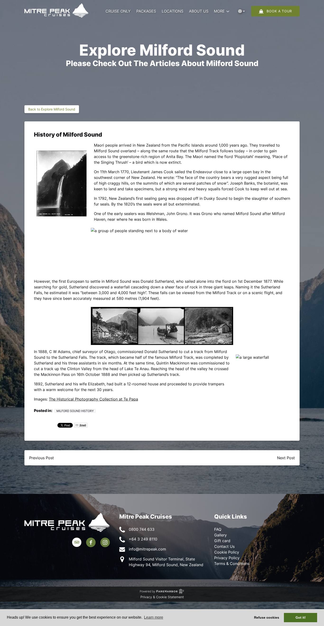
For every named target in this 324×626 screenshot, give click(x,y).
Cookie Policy (226, 552)
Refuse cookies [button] (266, 617)
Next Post (286, 457)
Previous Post (41, 457)
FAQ (217, 529)
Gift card (222, 540)
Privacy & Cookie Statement (162, 597)
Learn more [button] (153, 617)
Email (82, 425)
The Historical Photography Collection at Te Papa (93, 399)
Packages (146, 11)
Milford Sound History (75, 411)
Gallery (220, 535)
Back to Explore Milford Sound (51, 109)
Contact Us (224, 546)
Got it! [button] (301, 617)
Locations (172, 11)
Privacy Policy (227, 557)
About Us (198, 11)
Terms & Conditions (231, 563)
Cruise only (118, 11)
